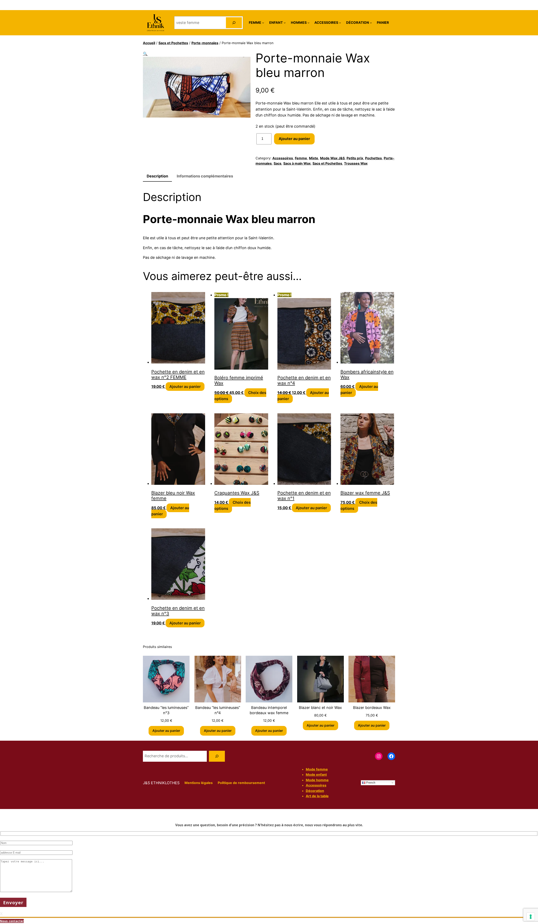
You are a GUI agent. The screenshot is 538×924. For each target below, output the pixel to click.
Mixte (313, 158)
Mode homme (317, 780)
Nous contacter (12, 921)
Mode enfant (316, 774)
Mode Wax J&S (332, 158)
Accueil (149, 43)
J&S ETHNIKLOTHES (161, 783)
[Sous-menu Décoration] (371, 23)
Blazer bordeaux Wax (372, 707)
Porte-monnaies (204, 43)
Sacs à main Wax (297, 163)
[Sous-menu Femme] (263, 23)
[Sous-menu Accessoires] (340, 23)
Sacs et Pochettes (173, 43)
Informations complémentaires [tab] (205, 176)
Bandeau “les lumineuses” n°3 (166, 710)
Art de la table (317, 796)
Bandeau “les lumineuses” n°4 (217, 710)
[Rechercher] (234, 22)
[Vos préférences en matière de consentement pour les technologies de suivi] (531, 917)
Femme (301, 158)
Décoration (315, 791)
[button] (145, 54)
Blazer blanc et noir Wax (320, 707)
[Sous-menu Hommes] (308, 23)
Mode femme (317, 769)
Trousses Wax (356, 163)
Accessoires (282, 158)
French (370, 782)
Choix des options (232, 505)
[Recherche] (217, 756)
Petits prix (355, 158)
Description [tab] (157, 176)
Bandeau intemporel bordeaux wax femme (269, 710)
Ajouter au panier (294, 138)
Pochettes (373, 158)
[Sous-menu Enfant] (285, 23)
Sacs (277, 163)
